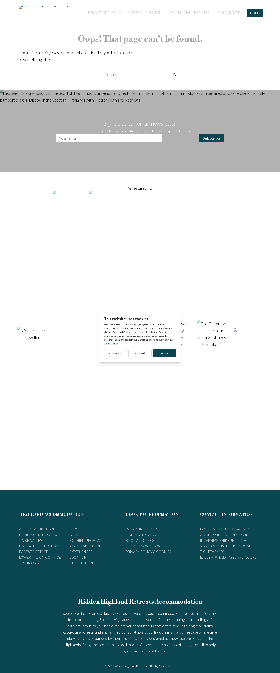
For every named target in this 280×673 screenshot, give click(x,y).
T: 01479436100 (212, 552)
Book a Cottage (140, 540)
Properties (102, 12)
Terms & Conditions (144, 546)
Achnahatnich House (39, 529)
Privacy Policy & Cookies (148, 552)
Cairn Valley (30, 540)
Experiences (144, 12)
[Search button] (174, 74)
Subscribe (211, 138)
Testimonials (31, 563)
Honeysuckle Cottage (40, 535)
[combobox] (136, 74)
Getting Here (82, 563)
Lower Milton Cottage (40, 557)
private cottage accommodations (156, 613)
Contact (229, 12)
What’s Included (141, 529)
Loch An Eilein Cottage (40, 546)
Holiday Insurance (143, 535)
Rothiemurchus (189, 12)
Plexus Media (167, 666)
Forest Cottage (33, 552)
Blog (74, 529)
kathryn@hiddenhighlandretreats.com (231, 557)
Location (78, 557)
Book (255, 13)
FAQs (74, 535)
